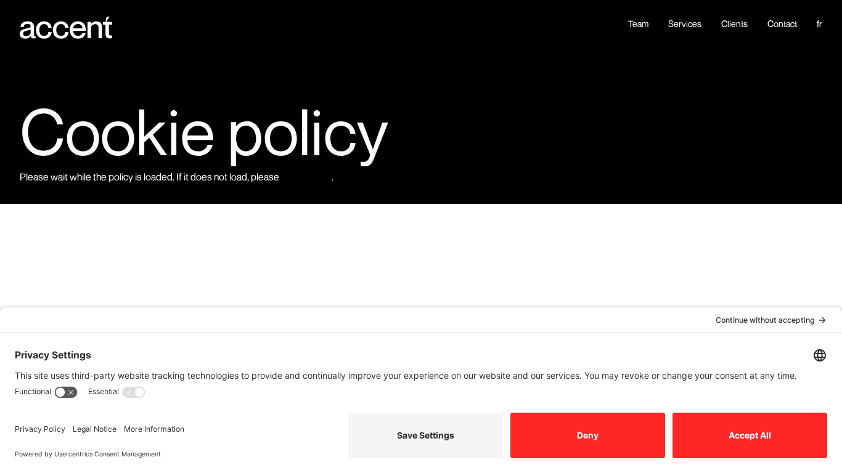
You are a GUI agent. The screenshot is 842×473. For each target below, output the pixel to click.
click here (306, 176)
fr (819, 24)
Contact (782, 24)
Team (638, 24)
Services (684, 24)
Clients (734, 24)
